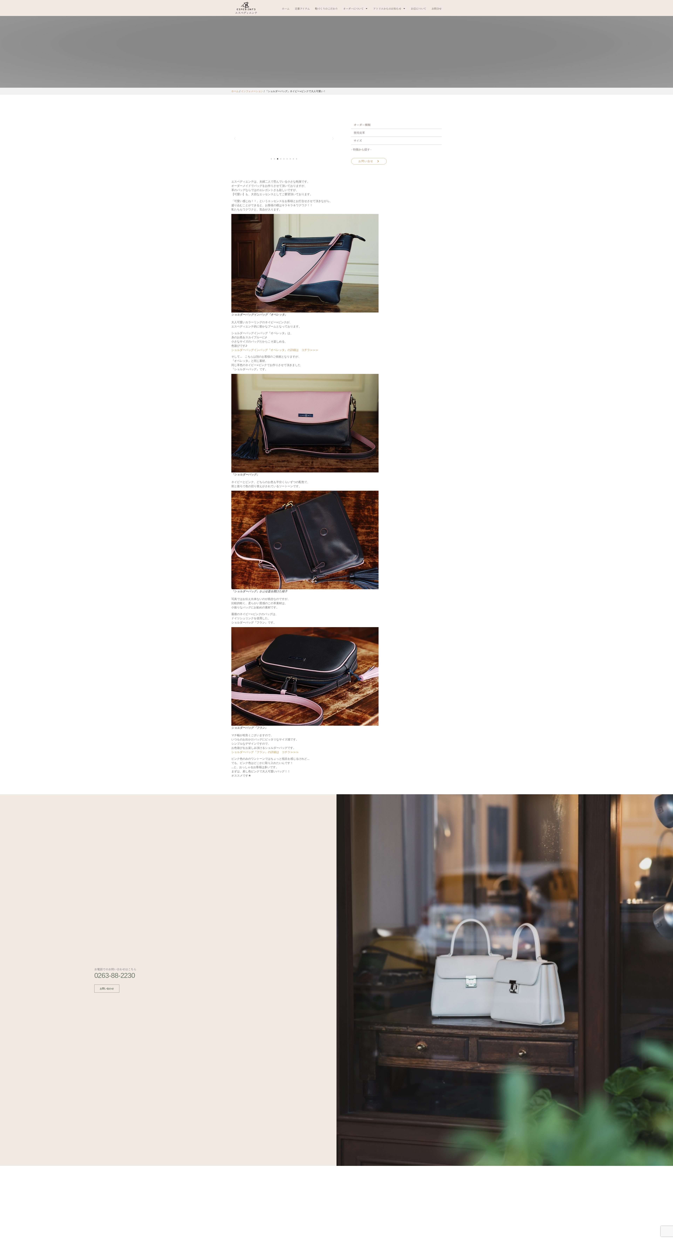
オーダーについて (353, 8)
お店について (418, 8)
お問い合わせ (107, 988)
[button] (235, 138)
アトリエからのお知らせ (387, 8)
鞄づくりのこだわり (326, 8)
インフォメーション (252, 91)
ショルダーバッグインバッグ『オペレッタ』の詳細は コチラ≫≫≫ (274, 350)
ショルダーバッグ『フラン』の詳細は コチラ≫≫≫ (265, 752)
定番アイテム (302, 8)
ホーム (286, 8)
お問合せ (436, 8)
